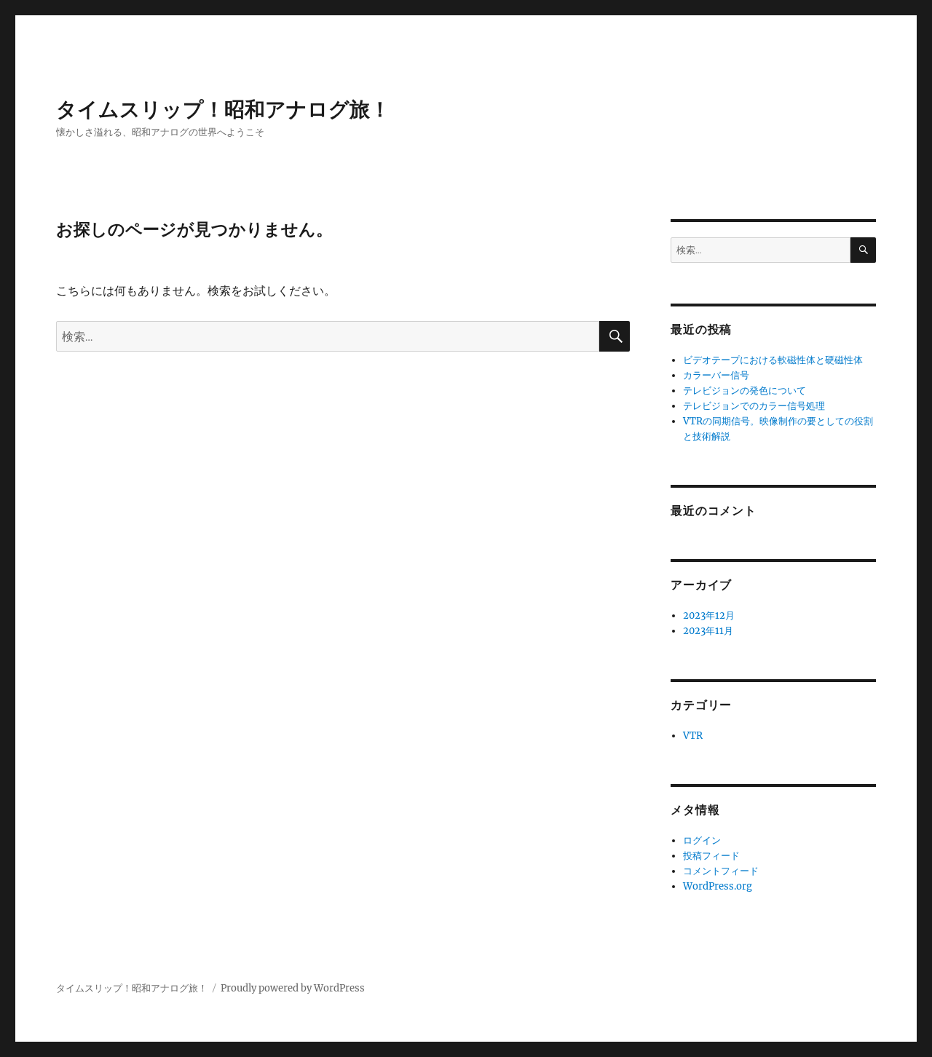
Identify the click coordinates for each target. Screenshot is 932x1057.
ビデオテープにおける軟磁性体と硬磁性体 (773, 360)
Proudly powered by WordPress (293, 988)
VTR (693, 735)
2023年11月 (708, 631)
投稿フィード (711, 856)
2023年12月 (709, 615)
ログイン (702, 840)
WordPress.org (717, 886)
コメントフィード (721, 871)
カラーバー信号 (716, 375)
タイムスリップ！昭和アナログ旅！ (223, 109)
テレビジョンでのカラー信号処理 (754, 406)
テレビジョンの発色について (744, 390)
